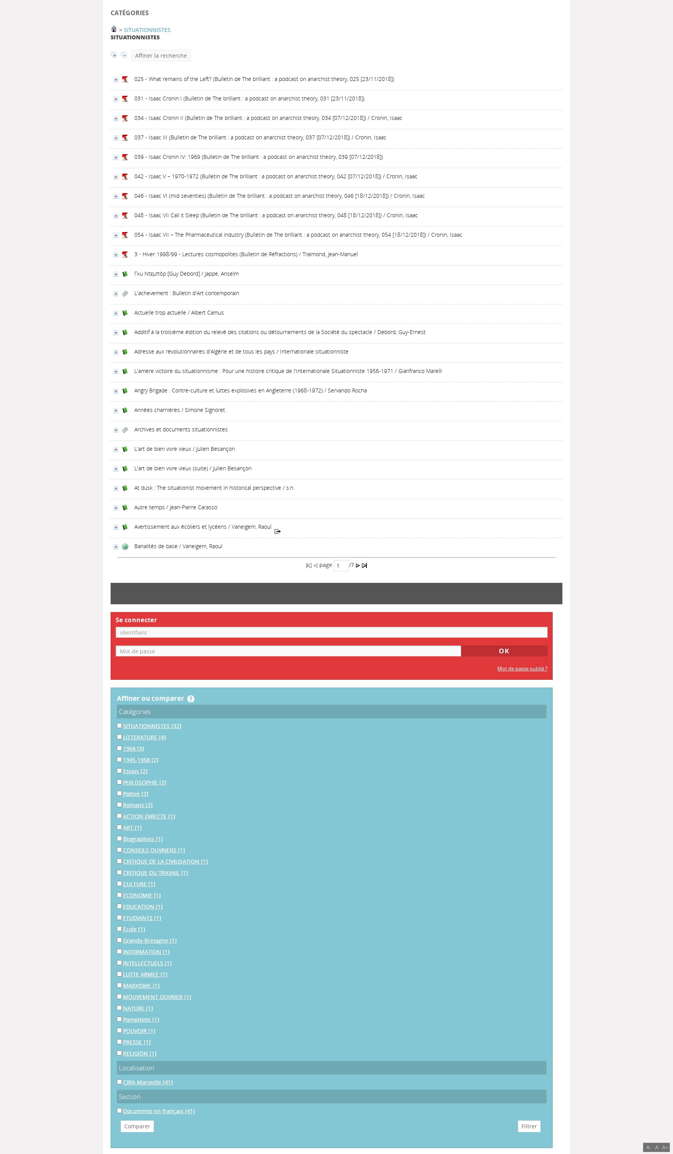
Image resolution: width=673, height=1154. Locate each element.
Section (130, 1096)
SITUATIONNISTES (147, 29)
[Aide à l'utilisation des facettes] (190, 698)
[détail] (115, 79)
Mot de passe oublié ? (522, 668)
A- (649, 1147)
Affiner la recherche (161, 55)
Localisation (136, 1067)
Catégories (135, 711)
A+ (665, 1147)
